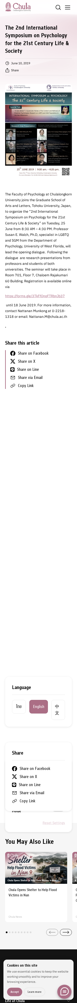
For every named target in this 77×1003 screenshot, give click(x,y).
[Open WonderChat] (64, 992)
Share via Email (30, 377)
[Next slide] (66, 932)
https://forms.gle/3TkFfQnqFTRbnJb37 (35, 296)
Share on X (26, 361)
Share (15, 70)
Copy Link (26, 385)
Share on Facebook (33, 353)
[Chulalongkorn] (18, 7)
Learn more (34, 992)
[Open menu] (67, 7)
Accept (14, 992)
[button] (6, 932)
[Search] (58, 7)
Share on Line (28, 369)
